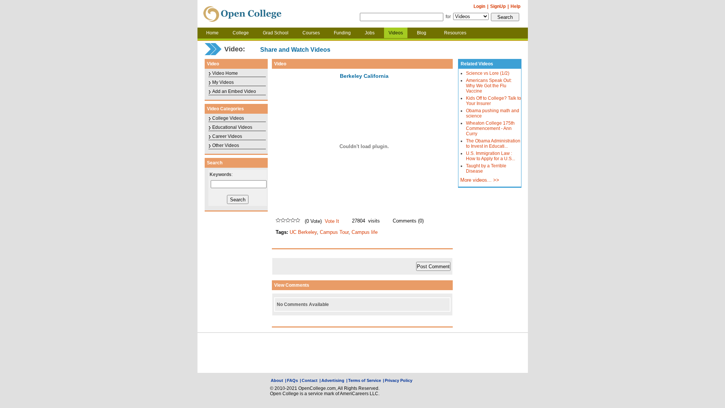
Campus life (365, 232)
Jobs (370, 33)
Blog (421, 33)
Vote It (332, 221)
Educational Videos (232, 127)
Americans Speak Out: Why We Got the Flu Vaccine (489, 86)
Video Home (225, 73)
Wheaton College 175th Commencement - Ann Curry (490, 128)
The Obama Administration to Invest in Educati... (493, 143)
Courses (311, 33)
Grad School (275, 33)
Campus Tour (334, 232)
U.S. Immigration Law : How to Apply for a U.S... (490, 156)
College (241, 33)
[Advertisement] (362, 353)
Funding (342, 33)
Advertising (332, 380)
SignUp (498, 6)
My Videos (223, 82)
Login (479, 6)
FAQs (292, 380)
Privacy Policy (398, 380)
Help (515, 6)
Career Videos (227, 136)
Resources (455, 33)
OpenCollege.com (242, 14)
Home (212, 33)
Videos (396, 33)
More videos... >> (479, 180)
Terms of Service (364, 380)
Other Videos (225, 145)
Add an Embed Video (234, 91)
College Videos (228, 118)
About (277, 380)
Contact (310, 380)
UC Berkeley (303, 232)
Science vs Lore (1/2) (487, 73)
